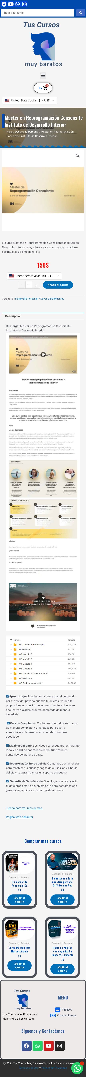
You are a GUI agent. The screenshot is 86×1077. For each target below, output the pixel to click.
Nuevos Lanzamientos (51, 298)
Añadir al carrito (58, 284)
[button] (43, 75)
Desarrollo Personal (27, 131)
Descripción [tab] (13, 316)
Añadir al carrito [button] (19, 899)
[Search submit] (80, 12)
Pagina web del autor (19, 817)
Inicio (9, 131)
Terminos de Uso (29, 1068)
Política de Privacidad (54, 1068)
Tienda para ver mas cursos (24, 808)
